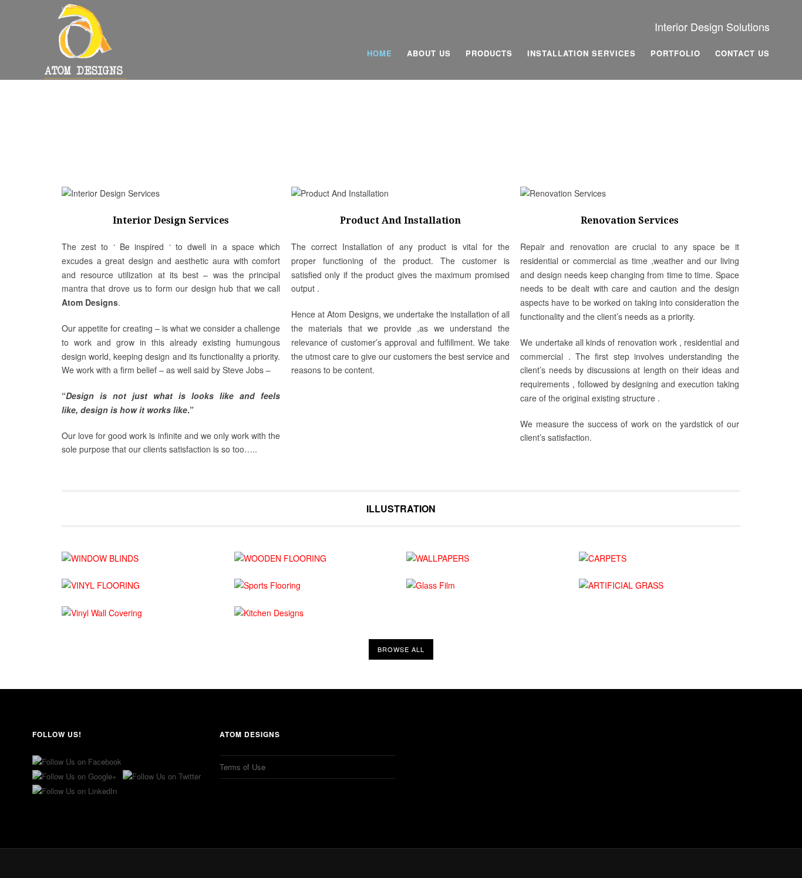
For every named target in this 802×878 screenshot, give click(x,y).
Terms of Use (242, 766)
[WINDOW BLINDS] (142, 559)
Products (489, 53)
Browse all (401, 649)
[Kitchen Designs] (315, 613)
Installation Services (581, 53)
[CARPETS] (659, 559)
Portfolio (675, 53)
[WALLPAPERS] (487, 559)
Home (379, 53)
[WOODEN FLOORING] (315, 559)
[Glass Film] (487, 586)
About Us (429, 53)
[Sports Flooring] (315, 586)
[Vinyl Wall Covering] (142, 613)
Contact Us (742, 53)
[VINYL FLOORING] (142, 586)
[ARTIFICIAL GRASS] (659, 586)
